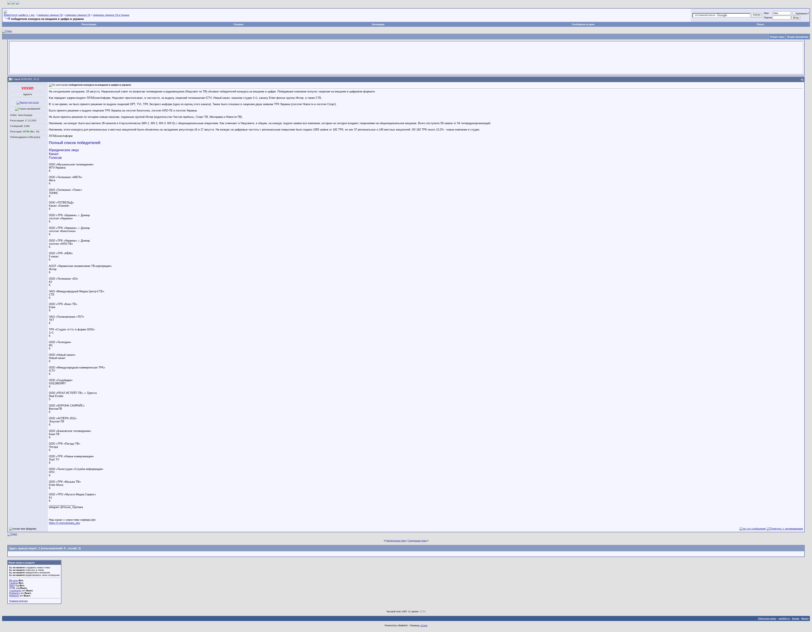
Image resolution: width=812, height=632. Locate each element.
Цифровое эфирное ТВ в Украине (111, 15)
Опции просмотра (797, 37)
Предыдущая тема (396, 540)
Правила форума (18, 601)
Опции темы (777, 37)
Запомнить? (802, 13)
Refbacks (14, 595)
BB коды (13, 580)
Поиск (760, 24)
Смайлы (13, 583)
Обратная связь (767, 618)
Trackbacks (15, 590)
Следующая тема (417, 540)
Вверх (805, 618)
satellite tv (784, 618)
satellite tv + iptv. (26, 15)
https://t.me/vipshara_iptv (64, 523)
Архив (795, 618)
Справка (238, 24)
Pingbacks (14, 593)
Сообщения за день (583, 24)
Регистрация (89, 24)
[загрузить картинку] (9, 3)
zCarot (423, 625)
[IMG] (12, 585)
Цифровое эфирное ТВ (50, 15)
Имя (766, 13)
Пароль (768, 17)
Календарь (378, 24)
